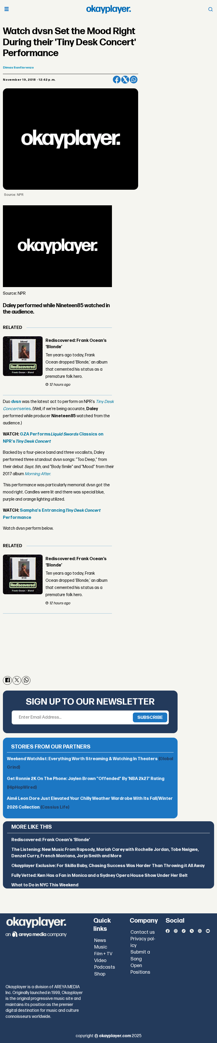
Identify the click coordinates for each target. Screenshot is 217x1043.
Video (100, 960)
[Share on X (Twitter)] (125, 80)
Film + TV (103, 953)
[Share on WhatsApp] (134, 80)
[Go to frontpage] (108, 9)
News (100, 940)
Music (100, 947)
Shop (99, 974)
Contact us (142, 932)
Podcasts (104, 967)
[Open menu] (6, 9)
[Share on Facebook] (117, 80)
